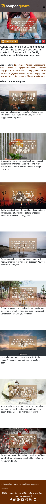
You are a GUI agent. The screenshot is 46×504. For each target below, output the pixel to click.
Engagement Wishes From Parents (30, 76)
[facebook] (11, 499)
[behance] (30, 499)
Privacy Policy (6, 484)
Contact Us (35, 484)
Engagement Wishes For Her (21, 73)
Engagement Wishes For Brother (31, 68)
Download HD (11, 41)
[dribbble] (26, 499)
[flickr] (35, 499)
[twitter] (14, 499)
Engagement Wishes (23, 65)
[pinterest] (18, 499)
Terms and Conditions (22, 484)
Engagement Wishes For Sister (14, 70)
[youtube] (22, 499)
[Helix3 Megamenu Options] (44, 7)
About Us (4, 489)
